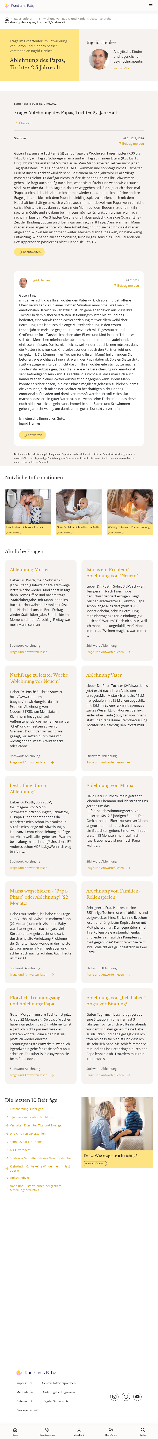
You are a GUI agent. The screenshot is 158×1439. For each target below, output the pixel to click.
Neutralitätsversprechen (59, 1383)
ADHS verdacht (20, 1150)
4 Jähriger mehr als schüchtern (31, 1117)
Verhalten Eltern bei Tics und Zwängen (36, 1125)
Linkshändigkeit (20, 1178)
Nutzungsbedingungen (59, 1392)
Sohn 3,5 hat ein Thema (26, 1142)
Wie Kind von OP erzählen (28, 1133)
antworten (35, 435)
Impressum (24, 1383)
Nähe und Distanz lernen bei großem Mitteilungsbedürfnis (35, 1188)
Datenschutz (25, 1401)
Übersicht (26, 123)
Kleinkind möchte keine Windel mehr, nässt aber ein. (40, 1168)
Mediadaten (24, 1392)
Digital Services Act (57, 1401)
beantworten (32, 252)
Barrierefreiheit (27, 1410)
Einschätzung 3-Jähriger (26, 1109)
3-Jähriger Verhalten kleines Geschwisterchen (41, 1158)
